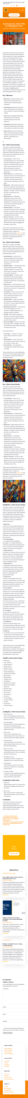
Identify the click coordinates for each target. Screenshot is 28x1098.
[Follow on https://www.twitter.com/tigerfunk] (14, 5)
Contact (6, 1075)
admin (6, 28)
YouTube (6, 1066)
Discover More (14, 15)
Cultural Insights (8, 1053)
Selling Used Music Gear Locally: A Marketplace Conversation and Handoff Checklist (12, 919)
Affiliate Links (7, 1090)
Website (5, 1021)
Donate (6, 1086)
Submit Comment (7, 1033)
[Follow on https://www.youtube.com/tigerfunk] (17, 5)
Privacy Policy (7, 1077)
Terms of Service (8, 1079)
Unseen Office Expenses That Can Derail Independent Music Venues (13, 877)
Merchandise (7, 1088)
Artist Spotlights (8, 1050)
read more (6, 894)
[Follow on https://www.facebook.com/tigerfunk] (11, 5)
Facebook (6, 1061)
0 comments (22, 28)
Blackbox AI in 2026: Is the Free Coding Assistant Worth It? (12, 944)
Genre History (7, 1052)
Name (5, 1007)
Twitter (6, 1063)
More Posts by (14, 853)
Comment (6, 988)
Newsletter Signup (9, 1092)
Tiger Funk (19, 233)
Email (4, 1014)
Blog (16, 28)
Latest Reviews (8, 1048)
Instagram (7, 1064)
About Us (6, 1074)
